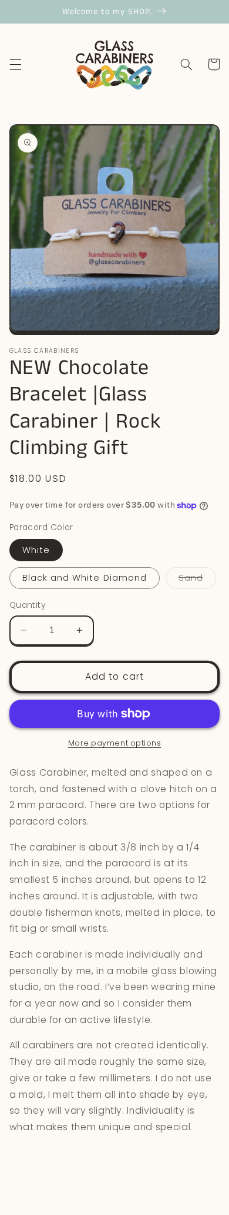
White (36, 550)
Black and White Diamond (84, 578)
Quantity (27, 605)
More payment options (114, 743)
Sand (197, 580)
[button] (15, 64)
